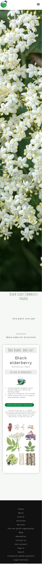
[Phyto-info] (4, 6)
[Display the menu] (38, 5)
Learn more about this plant (19, 405)
